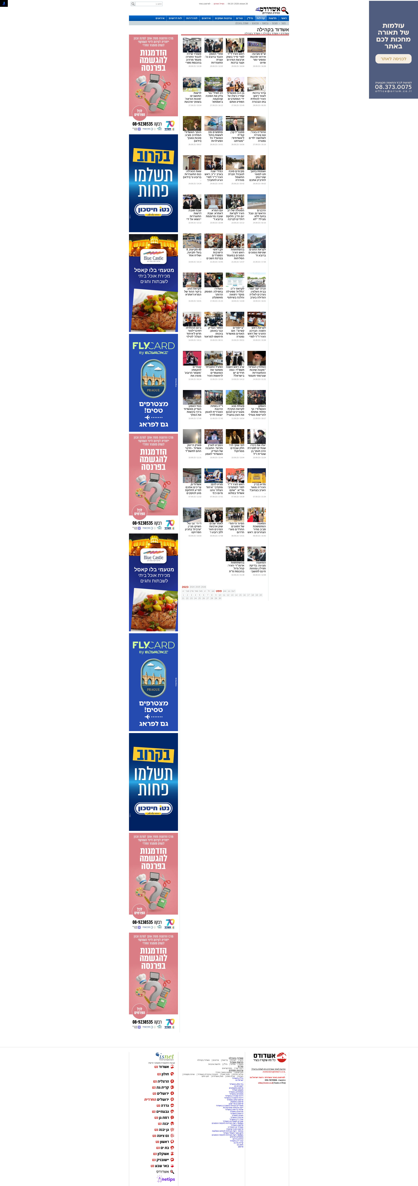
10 (220, 595)
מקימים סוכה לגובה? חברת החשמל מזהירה (236, 175)
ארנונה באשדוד (236, 1117)
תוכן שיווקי (239, 1072)
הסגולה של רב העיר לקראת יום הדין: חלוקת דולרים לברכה (235, 215)
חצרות (275, 23)
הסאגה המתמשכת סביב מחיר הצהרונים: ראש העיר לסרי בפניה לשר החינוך (257, 532)
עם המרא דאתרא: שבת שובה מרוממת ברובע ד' (214, 215)
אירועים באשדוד (236, 1111)
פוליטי (233, 1064)
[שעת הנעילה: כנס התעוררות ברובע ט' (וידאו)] (192, 169)
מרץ (191, 591)
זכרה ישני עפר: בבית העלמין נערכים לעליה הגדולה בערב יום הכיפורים (257, 294)
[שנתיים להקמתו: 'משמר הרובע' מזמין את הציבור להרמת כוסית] (192, 365)
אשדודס (284, 33)
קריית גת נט (238, 1143)
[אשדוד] (272, 15)
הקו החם (205, 1076)
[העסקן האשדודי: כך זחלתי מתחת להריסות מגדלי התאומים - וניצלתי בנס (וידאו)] (256, 404)
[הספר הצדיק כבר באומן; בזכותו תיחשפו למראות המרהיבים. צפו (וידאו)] (213, 326)
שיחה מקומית (189, 1074)
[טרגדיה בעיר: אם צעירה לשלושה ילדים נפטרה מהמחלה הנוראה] (256, 130)
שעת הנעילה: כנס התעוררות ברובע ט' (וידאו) (192, 174)
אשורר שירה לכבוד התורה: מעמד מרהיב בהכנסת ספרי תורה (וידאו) (193, 60)
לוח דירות (191, 18)
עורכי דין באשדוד (236, 1119)
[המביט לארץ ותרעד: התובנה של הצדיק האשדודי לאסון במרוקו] (213, 443)
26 (203, 598)
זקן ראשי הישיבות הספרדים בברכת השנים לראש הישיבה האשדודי (214, 257)
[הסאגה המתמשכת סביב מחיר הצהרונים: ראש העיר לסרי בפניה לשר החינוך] (256, 521)
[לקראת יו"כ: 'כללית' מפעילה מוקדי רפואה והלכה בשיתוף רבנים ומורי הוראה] (235, 286)
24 (195, 598)
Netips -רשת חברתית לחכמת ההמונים (227, 1123)
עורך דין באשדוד (236, 1141)
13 (232, 595)
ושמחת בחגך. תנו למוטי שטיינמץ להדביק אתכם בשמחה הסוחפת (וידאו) (256, 178)
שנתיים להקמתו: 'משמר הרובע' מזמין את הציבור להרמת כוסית (192, 374)
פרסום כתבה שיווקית (234, 1129)
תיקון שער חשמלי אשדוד (233, 1133)
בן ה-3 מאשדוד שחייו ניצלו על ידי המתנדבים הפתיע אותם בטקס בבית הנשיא (235, 100)
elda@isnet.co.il (265, 1083)
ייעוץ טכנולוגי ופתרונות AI (233, 1107)
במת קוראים (227, 1068)
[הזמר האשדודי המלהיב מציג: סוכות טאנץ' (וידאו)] (192, 130)
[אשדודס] (267, 1062)
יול (209, 591)
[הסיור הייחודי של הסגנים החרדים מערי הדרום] (235, 521)
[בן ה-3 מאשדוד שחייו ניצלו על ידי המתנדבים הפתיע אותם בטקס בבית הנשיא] (235, 91)
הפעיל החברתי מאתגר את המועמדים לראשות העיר (214, 371)
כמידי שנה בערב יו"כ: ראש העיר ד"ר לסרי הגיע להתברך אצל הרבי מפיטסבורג (214, 178)
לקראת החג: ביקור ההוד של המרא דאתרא (192, 291)
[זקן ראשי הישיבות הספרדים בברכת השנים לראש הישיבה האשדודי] (213, 247)
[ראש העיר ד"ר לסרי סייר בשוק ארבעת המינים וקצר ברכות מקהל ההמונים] (235, 52)
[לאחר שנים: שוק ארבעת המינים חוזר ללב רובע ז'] (213, 521)
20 (261, 595)
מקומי (241, 1064)
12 (228, 595)
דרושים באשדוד (236, 1113)
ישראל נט (239, 1080)
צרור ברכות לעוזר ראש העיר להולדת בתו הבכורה (258, 97)
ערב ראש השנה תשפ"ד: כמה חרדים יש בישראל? (235, 371)
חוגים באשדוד (237, 1115)
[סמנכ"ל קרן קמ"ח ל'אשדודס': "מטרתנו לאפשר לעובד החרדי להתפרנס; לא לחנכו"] (235, 130)
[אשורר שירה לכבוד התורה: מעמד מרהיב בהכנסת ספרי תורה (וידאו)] (192, 52)
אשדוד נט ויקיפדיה (235, 1127)
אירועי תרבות (238, 1074)
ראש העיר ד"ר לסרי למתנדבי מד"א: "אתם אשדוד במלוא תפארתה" (236, 490)
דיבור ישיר (239, 1068)
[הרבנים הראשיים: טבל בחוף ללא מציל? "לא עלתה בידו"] (256, 208)
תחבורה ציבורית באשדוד (208, 1074)
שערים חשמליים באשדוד (233, 1121)
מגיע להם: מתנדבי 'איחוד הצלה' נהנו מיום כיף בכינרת (214, 490)
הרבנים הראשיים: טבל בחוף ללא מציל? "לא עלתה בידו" (257, 216)
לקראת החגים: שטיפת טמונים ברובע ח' (257, 252)
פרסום (240, 1147)
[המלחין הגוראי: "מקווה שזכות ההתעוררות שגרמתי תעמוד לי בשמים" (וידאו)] (256, 365)
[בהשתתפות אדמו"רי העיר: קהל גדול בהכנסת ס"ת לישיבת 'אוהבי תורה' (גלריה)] (235, 560)
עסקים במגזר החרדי (223, 1072)
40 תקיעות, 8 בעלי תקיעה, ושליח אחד (193, 252)
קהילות (261, 18)
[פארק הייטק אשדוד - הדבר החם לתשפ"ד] (192, 443)
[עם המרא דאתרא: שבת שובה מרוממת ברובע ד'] (213, 208)
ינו (183, 591)
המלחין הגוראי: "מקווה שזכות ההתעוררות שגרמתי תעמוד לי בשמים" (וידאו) (257, 374)
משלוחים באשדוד (236, 1092)
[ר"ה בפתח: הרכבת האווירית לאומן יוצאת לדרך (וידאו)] (213, 404)
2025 (198, 587)
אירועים (206, 18)
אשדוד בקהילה (241, 23)
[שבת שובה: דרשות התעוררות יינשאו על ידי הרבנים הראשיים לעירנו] (192, 208)
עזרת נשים (230, 1076)
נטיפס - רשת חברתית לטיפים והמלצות (227, 1131)
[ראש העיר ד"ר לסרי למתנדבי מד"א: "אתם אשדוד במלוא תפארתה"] (235, 482)
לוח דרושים (175, 18)
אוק (224, 591)
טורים (239, 18)
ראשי (284, 18)
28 (212, 598)
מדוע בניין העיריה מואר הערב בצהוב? (257, 487)
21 (183, 598)
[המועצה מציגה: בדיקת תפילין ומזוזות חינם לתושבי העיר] (256, 560)
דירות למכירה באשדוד (234, 1096)
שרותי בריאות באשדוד (234, 1109)
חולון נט (239, 1145)
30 (220, 598)
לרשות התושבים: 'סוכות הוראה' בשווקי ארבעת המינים (193, 99)
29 (216, 598)
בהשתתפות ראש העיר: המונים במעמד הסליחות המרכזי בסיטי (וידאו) (235, 257)
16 (244, 595)
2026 (203, 587)
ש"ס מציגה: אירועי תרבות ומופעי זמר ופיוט (258, 58)
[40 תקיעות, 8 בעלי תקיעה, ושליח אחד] (192, 247)
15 (240, 595)
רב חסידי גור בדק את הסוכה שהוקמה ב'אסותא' (214, 97)
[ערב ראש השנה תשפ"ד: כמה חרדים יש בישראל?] (235, 365)
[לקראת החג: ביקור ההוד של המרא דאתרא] (192, 286)
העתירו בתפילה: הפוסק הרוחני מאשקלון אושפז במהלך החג (214, 296)
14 (236, 595)
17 (248, 595)
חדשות (273, 18)
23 (191, 598)
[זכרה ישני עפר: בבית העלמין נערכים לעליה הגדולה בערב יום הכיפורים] (256, 286)
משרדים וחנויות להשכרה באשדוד (229, 1105)
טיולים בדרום (237, 1139)
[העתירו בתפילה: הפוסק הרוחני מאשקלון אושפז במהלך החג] (213, 286)
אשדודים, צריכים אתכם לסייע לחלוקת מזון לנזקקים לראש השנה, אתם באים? (193, 491)
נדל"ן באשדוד (237, 1078)
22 (187, 598)
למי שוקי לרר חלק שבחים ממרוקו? (236, 448)
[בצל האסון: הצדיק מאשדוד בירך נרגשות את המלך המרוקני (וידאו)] (192, 404)
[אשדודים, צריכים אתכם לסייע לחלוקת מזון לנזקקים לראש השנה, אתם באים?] (192, 482)
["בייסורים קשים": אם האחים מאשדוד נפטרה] (235, 326)
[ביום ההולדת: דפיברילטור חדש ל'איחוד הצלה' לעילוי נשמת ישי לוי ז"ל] (192, 326)
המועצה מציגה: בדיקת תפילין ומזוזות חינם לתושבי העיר (257, 568)
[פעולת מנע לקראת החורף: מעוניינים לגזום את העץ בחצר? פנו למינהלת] (235, 404)
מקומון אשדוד (237, 1090)
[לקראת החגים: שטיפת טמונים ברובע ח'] (256, 247)
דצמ (233, 591)
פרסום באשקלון (237, 1102)
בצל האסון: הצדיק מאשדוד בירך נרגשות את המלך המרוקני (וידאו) (192, 412)
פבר (187, 591)
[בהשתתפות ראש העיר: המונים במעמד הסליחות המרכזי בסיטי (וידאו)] (235, 247)
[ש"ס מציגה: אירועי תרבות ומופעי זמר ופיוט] (256, 52)
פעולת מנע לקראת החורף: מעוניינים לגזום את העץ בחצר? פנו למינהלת (235, 412)
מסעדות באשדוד (236, 1094)
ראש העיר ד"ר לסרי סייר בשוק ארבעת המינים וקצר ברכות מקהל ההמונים (235, 60)
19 (257, 595)
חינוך (283, 23)
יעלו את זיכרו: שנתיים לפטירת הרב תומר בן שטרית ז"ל (257, 449)
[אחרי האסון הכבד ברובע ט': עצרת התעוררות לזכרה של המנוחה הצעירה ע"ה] (213, 52)
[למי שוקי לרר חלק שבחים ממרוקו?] (235, 443)
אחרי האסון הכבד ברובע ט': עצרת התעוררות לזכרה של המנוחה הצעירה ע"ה (214, 63)
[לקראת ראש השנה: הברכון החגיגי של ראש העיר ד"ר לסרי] (256, 326)
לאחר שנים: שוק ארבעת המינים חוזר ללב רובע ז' (216, 528)
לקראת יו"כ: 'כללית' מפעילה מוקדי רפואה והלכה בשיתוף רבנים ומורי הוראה (235, 296)
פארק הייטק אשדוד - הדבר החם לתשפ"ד (193, 448)
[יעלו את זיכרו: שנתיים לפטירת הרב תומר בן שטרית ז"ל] (256, 443)
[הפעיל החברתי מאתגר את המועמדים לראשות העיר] (213, 365)
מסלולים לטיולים (236, 1137)
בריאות (265, 23)
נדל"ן (250, 18)
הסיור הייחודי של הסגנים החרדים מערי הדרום (236, 528)
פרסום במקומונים (236, 1088)
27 (208, 598)
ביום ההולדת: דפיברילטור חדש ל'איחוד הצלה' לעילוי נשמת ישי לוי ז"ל (193, 335)
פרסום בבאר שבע (236, 1104)
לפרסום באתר (204, 4)
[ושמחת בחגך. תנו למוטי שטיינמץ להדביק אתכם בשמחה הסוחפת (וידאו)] (256, 169)
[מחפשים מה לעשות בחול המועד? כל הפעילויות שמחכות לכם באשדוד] (213, 130)
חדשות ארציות (214, 1064)
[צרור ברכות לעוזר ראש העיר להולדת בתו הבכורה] (256, 91)
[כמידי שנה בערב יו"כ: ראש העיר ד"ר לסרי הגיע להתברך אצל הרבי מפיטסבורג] (213, 169)
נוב (229, 591)
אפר (196, 591)
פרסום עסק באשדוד (235, 1100)
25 (199, 598)
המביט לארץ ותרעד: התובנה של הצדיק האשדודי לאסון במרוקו (214, 451)
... (200, 180)
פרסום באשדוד (236, 1125)
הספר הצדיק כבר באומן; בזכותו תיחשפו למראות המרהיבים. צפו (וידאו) (213, 335)
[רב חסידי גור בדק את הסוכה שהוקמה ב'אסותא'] (213, 91)
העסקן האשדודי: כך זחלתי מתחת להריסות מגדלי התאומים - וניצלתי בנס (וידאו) (257, 415)
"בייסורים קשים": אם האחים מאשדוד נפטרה (235, 332)
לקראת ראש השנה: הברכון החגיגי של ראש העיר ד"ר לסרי (257, 332)
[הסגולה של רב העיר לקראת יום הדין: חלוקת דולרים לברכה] (235, 208)
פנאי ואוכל (225, 1074)
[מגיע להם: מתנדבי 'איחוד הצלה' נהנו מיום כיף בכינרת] (213, 482)
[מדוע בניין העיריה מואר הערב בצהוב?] (256, 482)
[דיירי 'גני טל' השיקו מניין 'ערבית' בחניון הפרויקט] (192, 521)
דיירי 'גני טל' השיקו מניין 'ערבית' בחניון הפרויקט (193, 528)
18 (252, 595)
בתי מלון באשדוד (236, 1084)
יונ (205, 591)
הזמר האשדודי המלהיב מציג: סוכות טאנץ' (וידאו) (192, 136)
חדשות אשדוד (236, 1062)
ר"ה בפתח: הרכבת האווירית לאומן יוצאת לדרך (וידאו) (214, 412)
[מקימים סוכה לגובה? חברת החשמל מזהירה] (235, 169)
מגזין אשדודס (217, 1076)
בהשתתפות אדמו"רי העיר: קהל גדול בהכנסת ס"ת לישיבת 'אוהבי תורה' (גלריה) (235, 570)
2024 (192, 587)
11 (224, 595)
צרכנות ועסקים (223, 18)
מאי (200, 591)
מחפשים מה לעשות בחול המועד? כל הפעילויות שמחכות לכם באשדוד (215, 139)
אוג (213, 591)
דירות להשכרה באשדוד (233, 1098)
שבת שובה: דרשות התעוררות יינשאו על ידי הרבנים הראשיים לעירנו (193, 219)
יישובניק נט (238, 1086)
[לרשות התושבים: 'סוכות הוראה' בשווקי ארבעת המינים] (192, 91)
